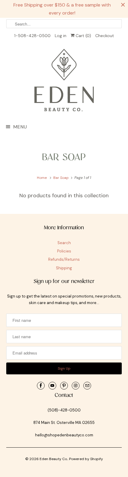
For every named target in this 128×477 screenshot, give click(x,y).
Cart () (82, 35)
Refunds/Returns (64, 259)
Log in (60, 35)
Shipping (64, 268)
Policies (64, 251)
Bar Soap (64, 157)
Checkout (104, 35)
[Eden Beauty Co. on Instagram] (75, 385)
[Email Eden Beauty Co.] (87, 385)
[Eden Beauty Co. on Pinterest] (64, 385)
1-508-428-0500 (32, 35)
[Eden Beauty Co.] (64, 81)
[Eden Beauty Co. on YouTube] (52, 385)
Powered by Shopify (86, 459)
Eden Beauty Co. (54, 459)
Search (64, 242)
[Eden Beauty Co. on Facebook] (41, 385)
